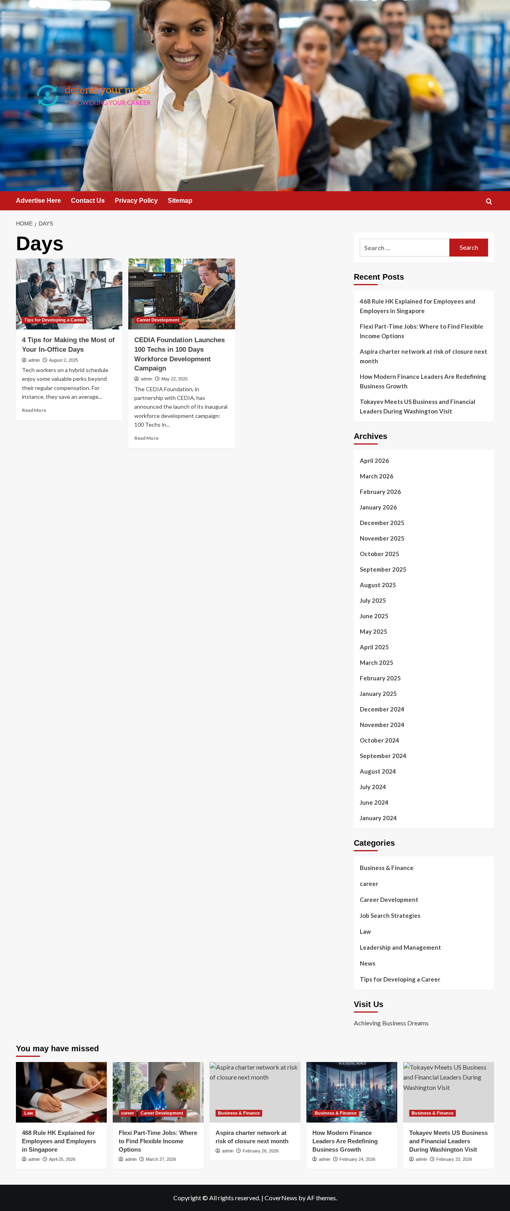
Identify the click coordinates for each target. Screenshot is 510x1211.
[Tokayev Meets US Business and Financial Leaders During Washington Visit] (448, 1092)
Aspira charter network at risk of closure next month (423, 356)
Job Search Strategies (390, 915)
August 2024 (378, 771)
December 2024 (382, 709)
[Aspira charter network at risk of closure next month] (255, 1092)
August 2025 (378, 584)
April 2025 (374, 647)
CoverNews (281, 1197)
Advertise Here (38, 200)
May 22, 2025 (174, 378)
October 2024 (379, 740)
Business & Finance (387, 867)
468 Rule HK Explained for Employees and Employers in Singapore (417, 306)
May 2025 (373, 631)
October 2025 (379, 553)
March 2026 (376, 476)
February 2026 (380, 491)
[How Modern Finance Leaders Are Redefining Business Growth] (351, 1092)
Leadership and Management (400, 947)
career (369, 883)
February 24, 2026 (357, 1159)
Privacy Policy (136, 200)
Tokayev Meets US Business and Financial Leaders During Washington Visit (417, 406)
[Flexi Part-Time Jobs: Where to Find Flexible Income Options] (158, 1092)
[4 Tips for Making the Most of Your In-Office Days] (69, 294)
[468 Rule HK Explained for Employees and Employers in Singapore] (61, 1092)
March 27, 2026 (161, 1159)
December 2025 (382, 522)
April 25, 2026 (62, 1159)
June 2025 (374, 615)
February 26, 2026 (261, 1150)
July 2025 (373, 600)
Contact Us (88, 200)
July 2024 (373, 786)
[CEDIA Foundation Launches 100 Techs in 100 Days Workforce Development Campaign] (181, 294)
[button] (489, 201)
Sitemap (180, 200)
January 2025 (378, 693)
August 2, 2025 (63, 360)
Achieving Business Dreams (391, 1023)
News (367, 963)
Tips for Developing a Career (54, 319)
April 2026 (374, 460)
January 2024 (378, 817)
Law (365, 931)
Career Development (158, 319)
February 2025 (380, 678)
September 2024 (383, 755)
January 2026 (378, 507)
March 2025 (376, 662)
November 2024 (382, 724)
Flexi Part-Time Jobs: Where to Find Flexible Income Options (421, 331)
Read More (34, 410)
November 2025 (382, 538)
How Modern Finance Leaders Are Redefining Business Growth (423, 381)
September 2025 (383, 569)
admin (34, 360)
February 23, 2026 (454, 1159)
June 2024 (374, 802)
